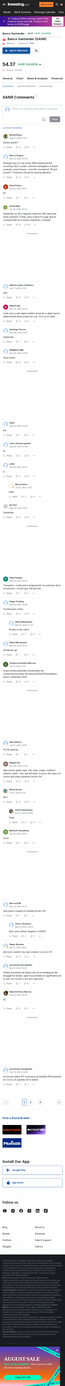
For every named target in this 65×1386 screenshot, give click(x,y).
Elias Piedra (15, 185)
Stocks (7, 12)
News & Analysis (37, 78)
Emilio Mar (14, 206)
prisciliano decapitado (20, 965)
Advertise (40, 1233)
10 (29, 224)
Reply (9, 147)
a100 (12, 464)
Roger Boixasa (16, 944)
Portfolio (7, 1240)
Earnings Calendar (44, 12)
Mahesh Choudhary (19, 830)
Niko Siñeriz (15, 742)
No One (13, 505)
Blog (5, 1227)
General (7, 78)
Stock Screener (22, 12)
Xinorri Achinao (23, 924)
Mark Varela (15, 789)
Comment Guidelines (12, 128)
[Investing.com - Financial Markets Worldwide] (18, 4)
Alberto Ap (14, 306)
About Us (39, 1227)
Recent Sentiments (26, 86)
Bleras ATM (15, 903)
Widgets (7, 1246)
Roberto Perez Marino (20, 992)
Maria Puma (21, 484)
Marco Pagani (16, 155)
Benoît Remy (15, 135)
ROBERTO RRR (16, 350)
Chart (19, 78)
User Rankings (46, 86)
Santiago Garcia (17, 329)
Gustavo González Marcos (22, 663)
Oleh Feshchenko (23, 810)
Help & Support (43, 1240)
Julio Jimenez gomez (20, 443)
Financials (57, 78)
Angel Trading (16, 601)
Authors (39, 1246)
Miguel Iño (14, 763)
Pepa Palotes (15, 578)
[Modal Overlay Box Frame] (30, 1366)
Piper (12, 423)
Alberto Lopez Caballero (21, 285)
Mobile (6, 1233)
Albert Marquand (23, 622)
